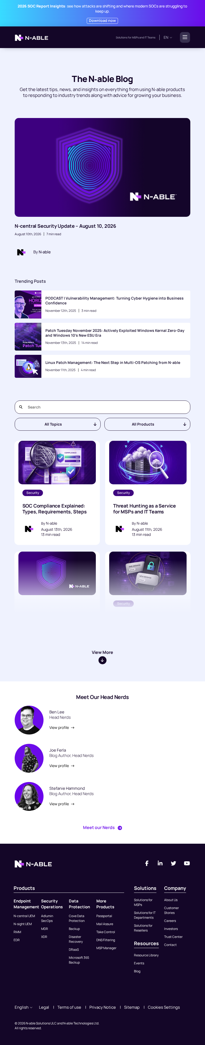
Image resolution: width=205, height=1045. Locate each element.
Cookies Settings (164, 1007)
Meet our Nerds (99, 827)
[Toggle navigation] (183, 37)
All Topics (53, 424)
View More (102, 652)
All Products (143, 424)
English (22, 1007)
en (166, 37)
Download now (102, 20)
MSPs (135, 37)
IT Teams (149, 37)
